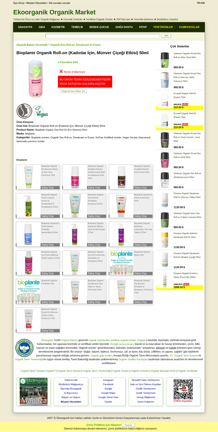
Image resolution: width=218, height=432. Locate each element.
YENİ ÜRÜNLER (163, 27)
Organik (141, 340)
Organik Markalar (160, 370)
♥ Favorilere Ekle (68, 62)
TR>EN (201, 3)
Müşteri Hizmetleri (71, 401)
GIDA (42, 27)
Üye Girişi (18, 3)
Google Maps (108, 393)
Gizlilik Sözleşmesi (146, 388)
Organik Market (69, 340)
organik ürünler (128, 340)
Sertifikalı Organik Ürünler (99, 19)
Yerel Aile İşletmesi (143, 19)
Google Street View (108, 397)
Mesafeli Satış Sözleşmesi (146, 380)
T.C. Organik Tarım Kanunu (183, 355)
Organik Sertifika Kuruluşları (133, 359)
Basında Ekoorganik (71, 388)
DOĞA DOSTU (124, 27)
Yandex (108, 401)
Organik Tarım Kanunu (69, 370)
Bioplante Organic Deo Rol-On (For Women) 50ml (61, 129)
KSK (173, 370)
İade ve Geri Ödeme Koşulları (145, 384)
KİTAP (143, 27)
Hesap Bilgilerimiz (146, 397)
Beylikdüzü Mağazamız (71, 384)
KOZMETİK (58, 27)
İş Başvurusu (71, 393)
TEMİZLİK (77, 27)
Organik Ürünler (120, 370)
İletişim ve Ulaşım (71, 397)
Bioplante (30, 133)
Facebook (108, 384)
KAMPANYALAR (189, 27)
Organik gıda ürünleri (101, 355)
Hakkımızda (71, 380)
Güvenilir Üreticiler (73, 19)
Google (108, 388)
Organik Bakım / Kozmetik (32, 44)
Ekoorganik (47, 340)
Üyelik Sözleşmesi (145, 393)
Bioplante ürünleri (40, 137)
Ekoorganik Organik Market (54, 12)
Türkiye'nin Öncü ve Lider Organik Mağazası (36, 19)
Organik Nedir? (28, 370)
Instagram (108, 380)
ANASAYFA (25, 27)
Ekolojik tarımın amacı (122, 344)
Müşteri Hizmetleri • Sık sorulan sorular (48, 3)
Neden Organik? (46, 370)
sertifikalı (115, 340)
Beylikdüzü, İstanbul (167, 19)
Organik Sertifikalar (188, 370)
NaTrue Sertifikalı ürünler (108, 137)
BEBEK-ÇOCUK (99, 27)
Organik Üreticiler (140, 370)
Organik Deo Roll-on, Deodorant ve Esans (75, 44)
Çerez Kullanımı (145, 401)
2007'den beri (123, 19)
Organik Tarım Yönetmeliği (29, 359)
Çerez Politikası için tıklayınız (103, 425)
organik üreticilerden (99, 340)
